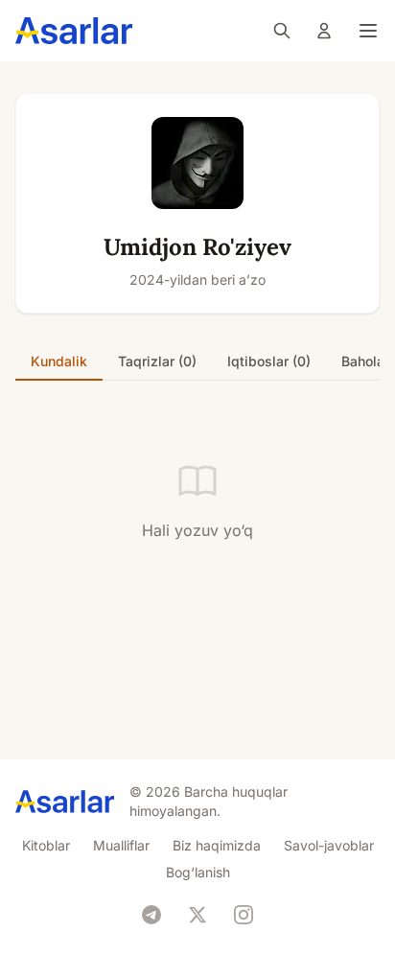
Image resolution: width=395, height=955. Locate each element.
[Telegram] (151, 914)
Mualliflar (121, 845)
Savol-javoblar (329, 845)
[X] (197, 914)
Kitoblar (46, 845)
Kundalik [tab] (59, 361)
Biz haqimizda (217, 845)
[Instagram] (243, 914)
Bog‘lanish (198, 872)
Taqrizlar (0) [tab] (157, 361)
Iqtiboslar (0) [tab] (269, 361)
